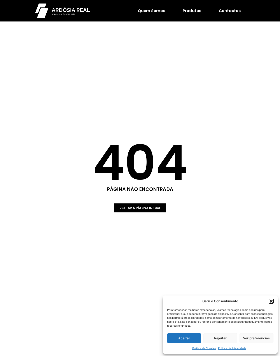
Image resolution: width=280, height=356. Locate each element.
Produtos (192, 10)
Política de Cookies (204, 348)
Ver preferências (256, 338)
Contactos (230, 10)
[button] (271, 301)
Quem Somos (151, 10)
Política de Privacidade (232, 348)
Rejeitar (220, 338)
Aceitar (184, 338)
